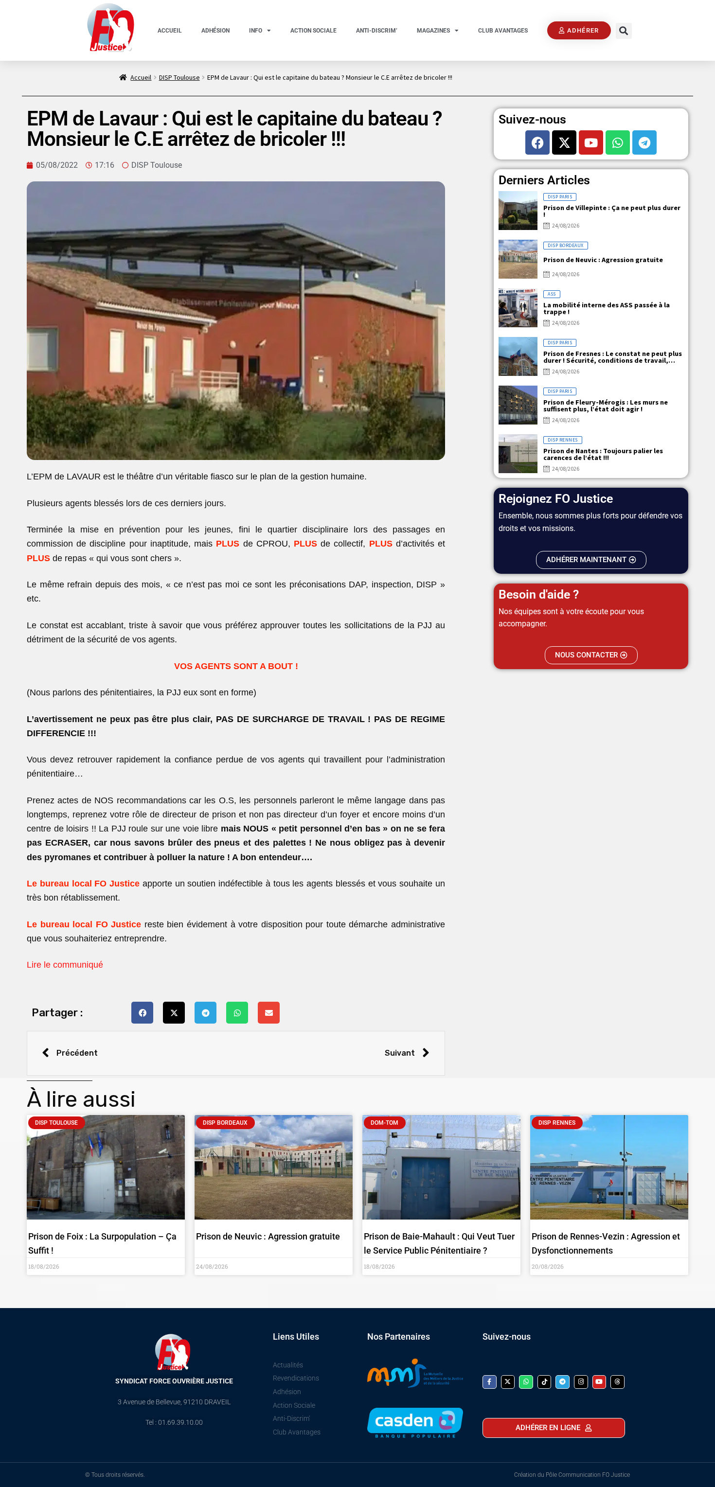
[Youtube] (591, 142)
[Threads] (617, 1382)
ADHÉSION (215, 30)
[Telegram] (644, 142)
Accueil (140, 77)
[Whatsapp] (618, 142)
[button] (624, 31)
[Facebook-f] (490, 1382)
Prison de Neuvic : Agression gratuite (268, 1236)
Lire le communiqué (65, 965)
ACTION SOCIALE (313, 30)
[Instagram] (581, 1382)
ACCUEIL (170, 30)
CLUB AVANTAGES (503, 30)
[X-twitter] (564, 142)
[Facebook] (537, 142)
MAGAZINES (433, 30)
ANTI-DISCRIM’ (376, 30)
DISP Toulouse (179, 77)
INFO (255, 30)
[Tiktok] (544, 1382)
